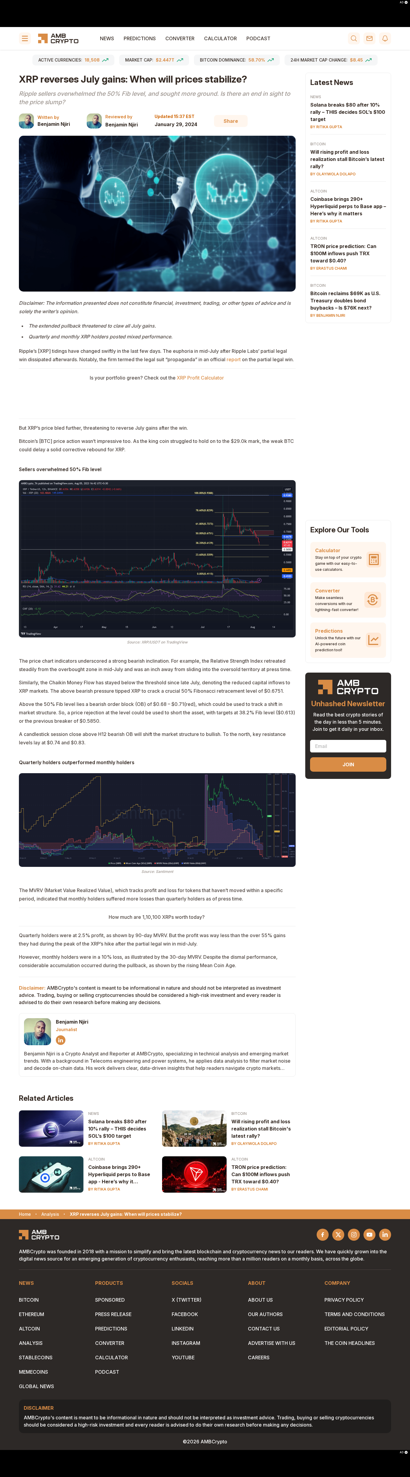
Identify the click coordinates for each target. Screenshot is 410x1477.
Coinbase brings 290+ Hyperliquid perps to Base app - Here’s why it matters (119, 1174)
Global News (36, 1386)
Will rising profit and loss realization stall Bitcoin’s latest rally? (347, 159)
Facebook (185, 1314)
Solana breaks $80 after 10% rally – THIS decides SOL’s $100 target (117, 1128)
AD (401, 2)
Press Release (113, 1314)
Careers (259, 1357)
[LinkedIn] (60, 1040)
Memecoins (33, 1372)
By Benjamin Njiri (327, 315)
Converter (179, 38)
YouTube (183, 1357)
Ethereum (31, 1314)
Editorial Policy (346, 1329)
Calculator (220, 38)
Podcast (258, 38)
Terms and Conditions (354, 1314)
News (107, 38)
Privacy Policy (344, 1300)
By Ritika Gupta (104, 1143)
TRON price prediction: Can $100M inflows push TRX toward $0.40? (260, 1174)
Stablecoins (36, 1357)
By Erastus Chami (249, 1189)
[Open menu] (25, 38)
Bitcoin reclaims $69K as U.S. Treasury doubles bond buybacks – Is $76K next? (345, 300)
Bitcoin (239, 1113)
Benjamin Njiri (54, 124)
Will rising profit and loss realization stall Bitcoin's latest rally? (261, 1128)
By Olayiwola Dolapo (254, 1143)
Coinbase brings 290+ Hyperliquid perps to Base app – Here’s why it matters (348, 206)
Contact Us (264, 1329)
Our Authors (265, 1314)
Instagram (186, 1343)
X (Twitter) (186, 1300)
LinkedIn (183, 1329)
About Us (260, 1300)
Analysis (31, 1343)
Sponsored (110, 1300)
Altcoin (96, 1159)
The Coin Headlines (349, 1343)
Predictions (140, 38)
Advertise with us (271, 1343)
